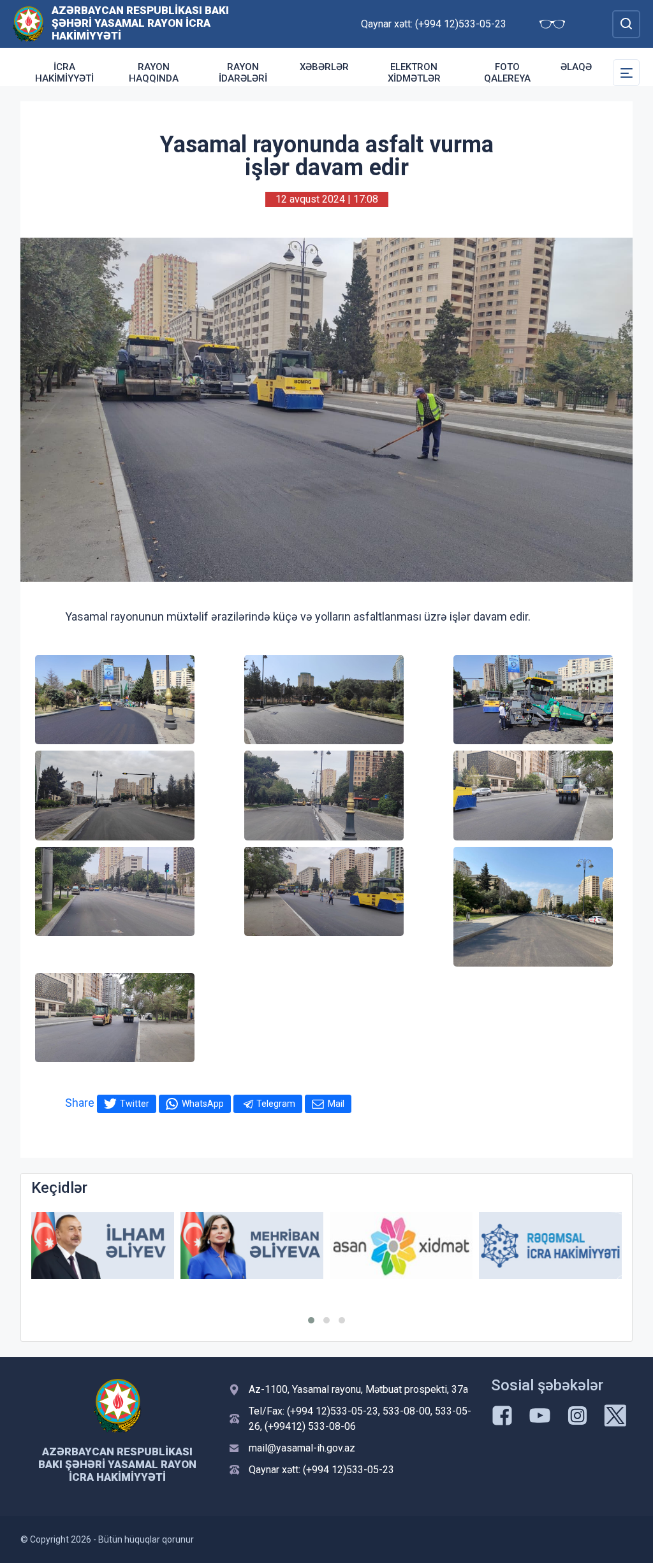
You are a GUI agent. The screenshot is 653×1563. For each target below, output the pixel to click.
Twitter (134, 1103)
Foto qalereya (507, 72)
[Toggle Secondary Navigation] (626, 73)
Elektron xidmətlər (414, 72)
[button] (311, 1320)
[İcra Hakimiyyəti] (28, 23)
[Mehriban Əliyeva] (251, 1245)
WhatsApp (203, 1103)
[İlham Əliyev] (102, 1245)
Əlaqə (576, 67)
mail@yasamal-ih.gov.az (302, 1448)
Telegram (275, 1103)
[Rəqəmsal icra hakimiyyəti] (550, 1245)
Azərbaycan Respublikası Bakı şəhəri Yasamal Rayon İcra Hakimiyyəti (140, 23)
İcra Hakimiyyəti (64, 72)
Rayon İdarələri (243, 72)
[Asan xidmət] (401, 1245)
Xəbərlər (324, 67)
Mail (336, 1103)
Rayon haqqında (154, 72)
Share (79, 1102)
